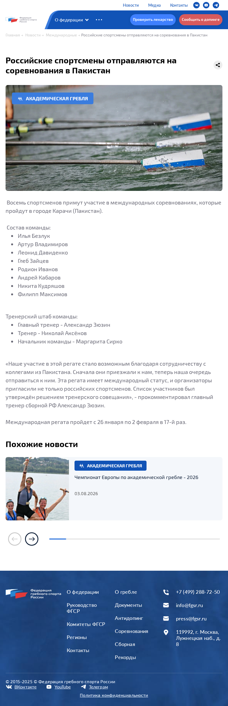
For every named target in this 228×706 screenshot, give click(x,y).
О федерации (69, 19)
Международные (61, 35)
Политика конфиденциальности (114, 695)
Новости (131, 5)
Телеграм (98, 686)
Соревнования (131, 631)
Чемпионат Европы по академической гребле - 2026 (136, 477)
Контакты (179, 5)
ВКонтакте (25, 686)
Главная (13, 35)
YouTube (62, 686)
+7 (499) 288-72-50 (198, 592)
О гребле (126, 592)
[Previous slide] (14, 539)
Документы (128, 605)
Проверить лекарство (153, 19)
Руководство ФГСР (82, 608)
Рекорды (125, 657)
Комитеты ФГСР (86, 624)
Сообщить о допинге (201, 19)
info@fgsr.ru (189, 605)
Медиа (154, 5)
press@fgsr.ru (191, 619)
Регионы (77, 637)
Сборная (125, 644)
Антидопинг (129, 618)
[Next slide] (31, 539)
